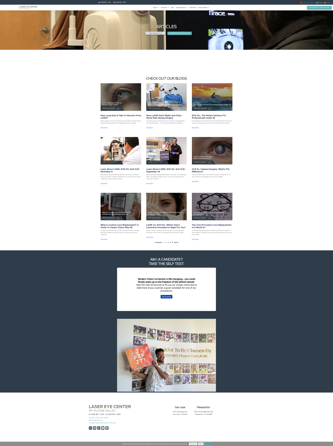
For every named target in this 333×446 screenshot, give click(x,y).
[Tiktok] (98, 428)
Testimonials (192, 7)
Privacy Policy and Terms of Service (102, 423)
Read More (104, 127)
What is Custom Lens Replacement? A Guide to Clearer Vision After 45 (119, 226)
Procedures (164, 7)
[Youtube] (102, 428)
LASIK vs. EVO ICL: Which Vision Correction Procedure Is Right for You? (166, 226)
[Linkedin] (106, 428)
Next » (176, 242)
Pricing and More (202, 7)
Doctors (155, 7)
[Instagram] (90, 428)
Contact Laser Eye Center (98, 418)
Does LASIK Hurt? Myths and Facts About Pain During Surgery (164, 116)
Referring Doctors (95, 420)
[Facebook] (94, 428)
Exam (172, 7)
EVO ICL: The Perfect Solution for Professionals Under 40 (209, 116)
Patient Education (181, 7)
